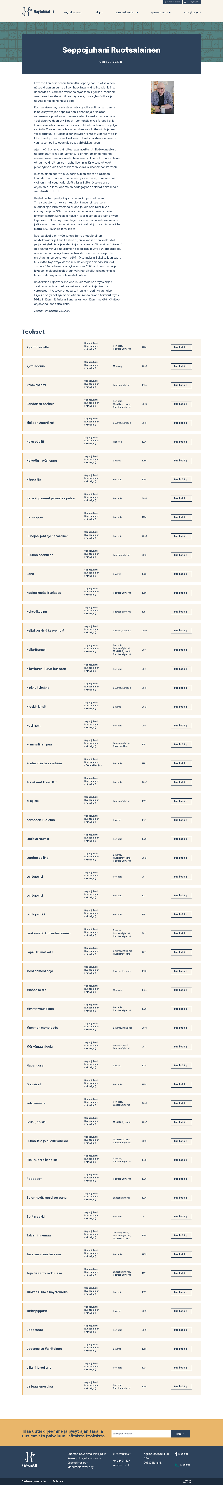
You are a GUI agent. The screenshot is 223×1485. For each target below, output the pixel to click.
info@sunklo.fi (122, 1454)
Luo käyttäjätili (193, 2)
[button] (136, 13)
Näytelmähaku (72, 12)
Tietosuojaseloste (34, 1481)
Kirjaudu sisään (173, 2)
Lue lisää (179, 347)
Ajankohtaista (159, 12)
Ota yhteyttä (192, 12)
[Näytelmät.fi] (38, 11)
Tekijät (98, 12)
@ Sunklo (182, 1454)
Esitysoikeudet (125, 12)
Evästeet (59, 1481)
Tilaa (179, 1434)
